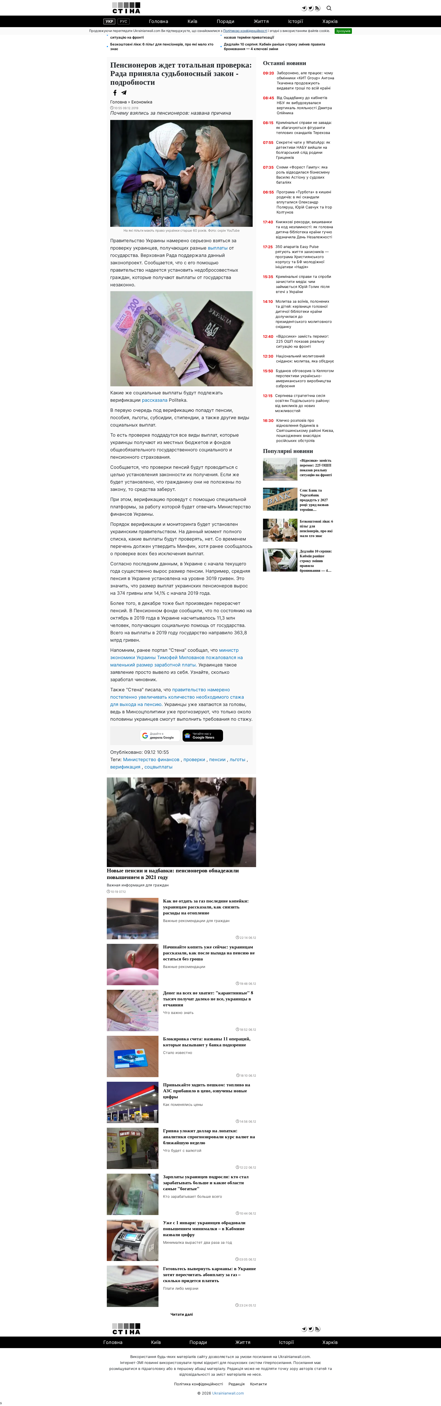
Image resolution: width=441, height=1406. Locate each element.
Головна (158, 21)
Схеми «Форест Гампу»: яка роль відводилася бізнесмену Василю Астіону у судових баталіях (303, 175)
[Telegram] (124, 92)
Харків (330, 21)
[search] (329, 8)
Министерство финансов (151, 759)
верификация (125, 767)
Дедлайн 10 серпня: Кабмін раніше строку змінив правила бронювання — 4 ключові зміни (274, 46)
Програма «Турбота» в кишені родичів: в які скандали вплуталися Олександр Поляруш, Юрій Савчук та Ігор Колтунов (304, 202)
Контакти (258, 1384)
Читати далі (181, 1314)
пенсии (217, 759)
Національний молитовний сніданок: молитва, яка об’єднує (305, 358)
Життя (261, 21)
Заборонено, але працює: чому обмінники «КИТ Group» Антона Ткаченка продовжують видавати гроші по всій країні (305, 80)
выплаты (218, 248)
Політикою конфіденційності (245, 31)
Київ (193, 21)
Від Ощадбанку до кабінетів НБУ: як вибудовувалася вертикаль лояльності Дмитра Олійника (304, 105)
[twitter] (310, 8)
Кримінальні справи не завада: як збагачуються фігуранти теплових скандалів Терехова (304, 127)
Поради (225, 21)
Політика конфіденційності (198, 1384)
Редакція (237, 1384)
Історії (295, 21)
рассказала (154, 400)
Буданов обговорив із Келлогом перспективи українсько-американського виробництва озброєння (305, 378)
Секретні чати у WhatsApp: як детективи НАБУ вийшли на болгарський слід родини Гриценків (303, 150)
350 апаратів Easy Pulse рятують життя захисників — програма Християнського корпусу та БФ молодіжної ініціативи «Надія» (302, 256)
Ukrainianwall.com (228, 1393)
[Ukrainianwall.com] (126, 7)
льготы (237, 759)
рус (123, 21)
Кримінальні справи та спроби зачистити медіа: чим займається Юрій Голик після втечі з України (303, 284)
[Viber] (133, 92)
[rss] (317, 8)
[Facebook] (114, 92)
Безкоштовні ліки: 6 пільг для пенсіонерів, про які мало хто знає (161, 46)
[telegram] (304, 8)
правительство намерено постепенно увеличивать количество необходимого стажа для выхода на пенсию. (177, 697)
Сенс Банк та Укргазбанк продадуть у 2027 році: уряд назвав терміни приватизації (271, 35)
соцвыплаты (158, 767)
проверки (194, 759)
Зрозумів (343, 31)
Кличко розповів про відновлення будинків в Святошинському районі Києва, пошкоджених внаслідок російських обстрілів (305, 430)
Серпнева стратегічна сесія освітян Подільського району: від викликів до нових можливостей (302, 403)
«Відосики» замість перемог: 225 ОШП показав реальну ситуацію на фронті (159, 35)
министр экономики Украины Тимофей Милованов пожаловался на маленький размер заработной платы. (176, 657)
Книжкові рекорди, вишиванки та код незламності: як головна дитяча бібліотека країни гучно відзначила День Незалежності (304, 229)
